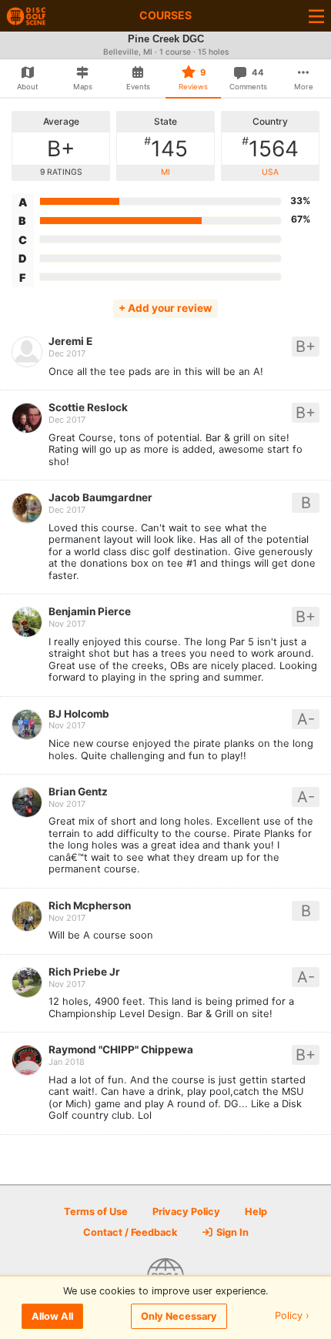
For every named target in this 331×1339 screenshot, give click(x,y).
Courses (165, 15)
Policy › (292, 1316)
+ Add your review (165, 308)
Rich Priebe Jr (84, 972)
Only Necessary (179, 1316)
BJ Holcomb (78, 714)
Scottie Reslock (88, 407)
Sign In (231, 1232)
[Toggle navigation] (316, 15)
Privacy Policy (186, 1211)
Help (256, 1211)
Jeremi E (70, 341)
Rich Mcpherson (89, 905)
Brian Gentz (78, 791)
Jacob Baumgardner (100, 497)
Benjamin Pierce (89, 611)
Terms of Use (96, 1211)
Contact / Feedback (130, 1232)
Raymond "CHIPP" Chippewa (120, 1049)
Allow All (52, 1316)
